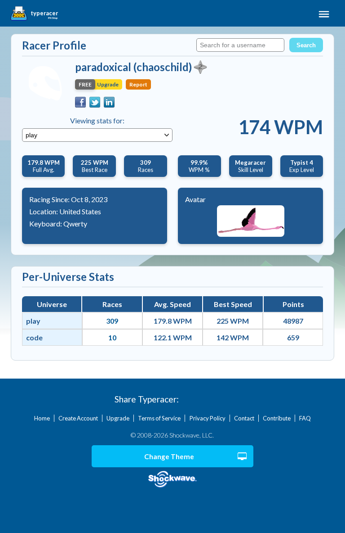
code (34, 337)
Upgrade (117, 418)
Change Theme (169, 456)
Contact (244, 418)
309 (112, 320)
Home (42, 418)
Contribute (277, 418)
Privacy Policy (208, 418)
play (33, 320)
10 (112, 337)
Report (138, 84)
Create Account (78, 418)
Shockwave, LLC (173, 479)
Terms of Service (159, 418)
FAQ (305, 418)
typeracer (44, 13)
